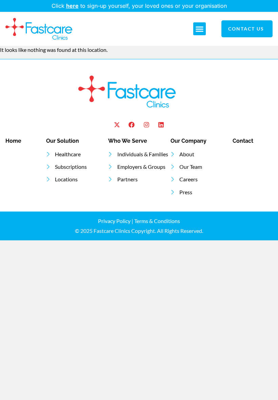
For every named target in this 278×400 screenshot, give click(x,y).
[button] (199, 28)
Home (13, 141)
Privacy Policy (114, 221)
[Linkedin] (161, 125)
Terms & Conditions (157, 221)
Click (59, 5)
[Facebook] (131, 125)
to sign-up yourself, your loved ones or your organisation (146, 5)
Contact (243, 141)
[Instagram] (146, 125)
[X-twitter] (117, 125)
